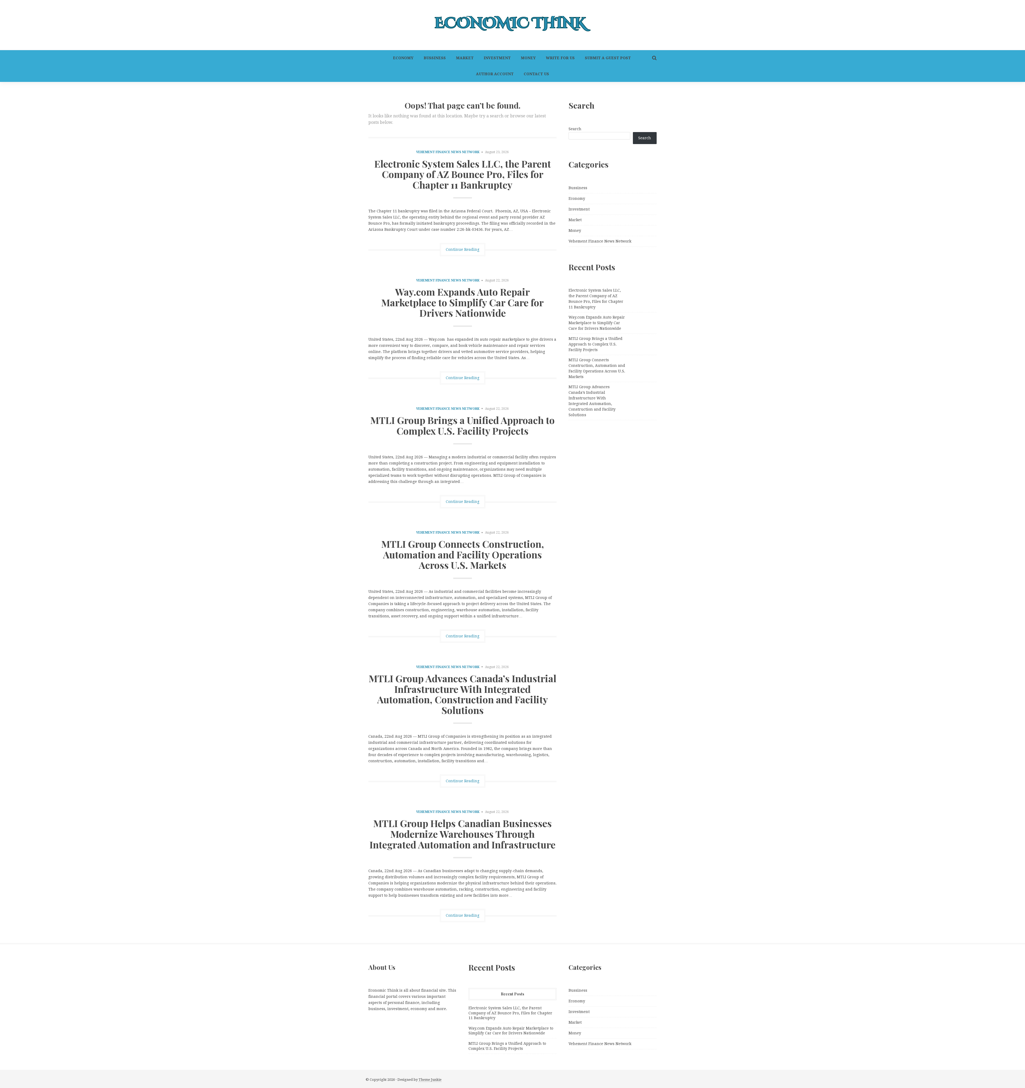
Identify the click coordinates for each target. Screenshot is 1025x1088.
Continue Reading (462, 249)
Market (465, 58)
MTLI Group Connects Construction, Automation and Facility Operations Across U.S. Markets (462, 554)
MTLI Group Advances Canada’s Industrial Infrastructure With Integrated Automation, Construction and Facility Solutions (462, 694)
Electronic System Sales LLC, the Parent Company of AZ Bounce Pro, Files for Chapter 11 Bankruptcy (462, 174)
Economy (403, 58)
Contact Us (536, 74)
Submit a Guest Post (608, 58)
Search (575, 129)
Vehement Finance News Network (447, 152)
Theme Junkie (430, 1080)
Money (528, 58)
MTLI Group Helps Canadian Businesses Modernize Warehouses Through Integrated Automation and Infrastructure (462, 834)
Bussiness (435, 58)
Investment (497, 58)
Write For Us (560, 58)
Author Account (495, 74)
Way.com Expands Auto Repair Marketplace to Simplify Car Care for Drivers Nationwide (462, 302)
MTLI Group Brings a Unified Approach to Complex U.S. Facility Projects (462, 425)
